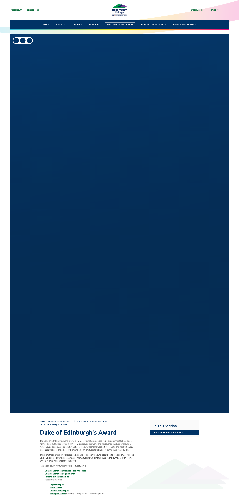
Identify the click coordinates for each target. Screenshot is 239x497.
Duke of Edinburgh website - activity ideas (65, 471)
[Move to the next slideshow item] (23, 40)
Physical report (57, 485)
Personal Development (59, 421)
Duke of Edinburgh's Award (54, 425)
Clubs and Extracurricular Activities (90, 421)
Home (42, 421)
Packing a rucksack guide (57, 477)
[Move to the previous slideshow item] (16, 40)
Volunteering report (59, 491)
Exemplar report (58, 494)
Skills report (56, 488)
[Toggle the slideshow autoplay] (29, 40)
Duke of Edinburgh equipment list (61, 474)
